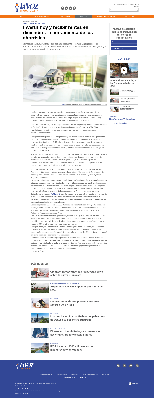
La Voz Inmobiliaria (120, 123)
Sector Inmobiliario (41, 16)
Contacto (82, 377)
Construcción (64, 16)
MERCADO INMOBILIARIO (71, 104)
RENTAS (87, 104)
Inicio (22, 16)
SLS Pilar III (56, 194)
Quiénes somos (69, 377)
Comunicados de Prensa (106, 16)
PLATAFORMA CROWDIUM (100, 104)
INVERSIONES (80, 104)
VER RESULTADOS (124, 52)
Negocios (83, 16)
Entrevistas (129, 16)
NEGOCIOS (91, 104)
